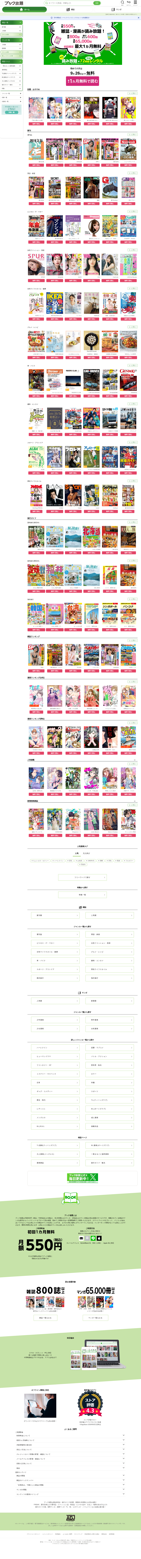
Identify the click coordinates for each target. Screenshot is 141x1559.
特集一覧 (82, 895)
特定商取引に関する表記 (92, 1534)
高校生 (83, 864)
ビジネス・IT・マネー (46, 943)
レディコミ (41, 1109)
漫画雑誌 (40, 1163)
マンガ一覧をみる (95, 1318)
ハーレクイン (58, 861)
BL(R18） (41, 1126)
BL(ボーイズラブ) (98, 1109)
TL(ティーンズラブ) (99, 1100)
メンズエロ (41, 1117)
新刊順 (39, 915)
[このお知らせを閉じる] (138, 17)
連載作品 (94, 1126)
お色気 (79, 861)
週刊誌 (39, 934)
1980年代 (90, 861)
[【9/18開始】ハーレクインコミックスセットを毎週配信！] (70, 18)
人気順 (93, 915)
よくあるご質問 (67, 1534)
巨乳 (70, 861)
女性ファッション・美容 (101, 943)
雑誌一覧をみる (45, 1318)
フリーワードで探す (82, 877)
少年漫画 (40, 1020)
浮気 (109, 861)
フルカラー (129, 861)
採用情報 (111, 1534)
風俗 (118, 861)
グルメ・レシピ (97, 952)
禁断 (101, 861)
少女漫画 (40, 1028)
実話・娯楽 (95, 934)
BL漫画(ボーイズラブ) (100, 1145)
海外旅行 (94, 978)
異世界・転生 (96, 1065)
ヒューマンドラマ (44, 1056)
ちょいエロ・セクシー (41, 861)
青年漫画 (94, 1020)
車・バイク (41, 960)
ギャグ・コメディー (45, 1091)
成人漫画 (94, 1117)
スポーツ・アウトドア (45, 969)
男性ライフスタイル (99, 969)
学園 (93, 1082)
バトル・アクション (99, 1056)
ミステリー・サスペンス (46, 1074)
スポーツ (94, 1091)
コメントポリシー (47, 1534)
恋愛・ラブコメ (97, 1048)
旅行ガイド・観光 (98, 1163)
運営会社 (104, 1534)
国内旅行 (40, 978)
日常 (38, 1082)
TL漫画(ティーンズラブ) (47, 1145)
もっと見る (132, 93)
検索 (97, 3)
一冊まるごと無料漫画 (100, 1154)
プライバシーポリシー (33, 1534)
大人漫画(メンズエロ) (45, 1154)
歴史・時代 (41, 1100)
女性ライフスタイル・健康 (47, 952)
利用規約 (57, 1534)
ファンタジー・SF (44, 1065)
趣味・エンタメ (97, 960)
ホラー (93, 1074)
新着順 (93, 1001)
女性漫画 (94, 1028)
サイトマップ (78, 1534)
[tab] (24, 9)
